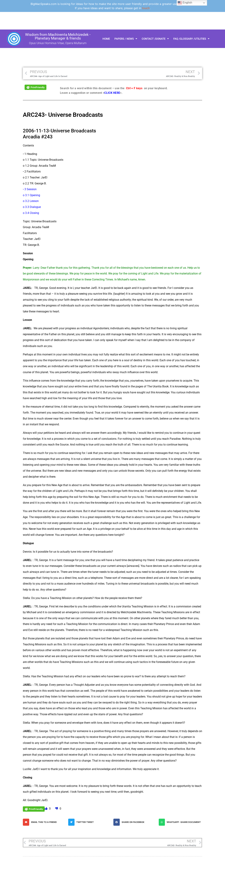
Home (106, 38)
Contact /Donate (153, 38)
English (187, 2)
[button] (44, 822)
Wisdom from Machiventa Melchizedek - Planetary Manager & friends (58, 36)
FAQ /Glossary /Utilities (189, 38)
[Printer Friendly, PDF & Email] (35, 87)
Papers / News (124, 38)
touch (146, 8)
